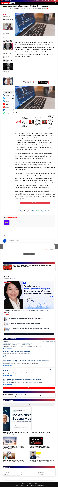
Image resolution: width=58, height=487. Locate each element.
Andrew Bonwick (7, 32)
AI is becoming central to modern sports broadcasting (8, 21)
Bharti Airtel (6, 472)
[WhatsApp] (37, 210)
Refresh (6, 341)
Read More (35, 203)
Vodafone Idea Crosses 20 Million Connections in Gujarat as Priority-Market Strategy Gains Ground (28, 369)
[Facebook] (20, 210)
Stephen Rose (6, 71)
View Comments (29, 254)
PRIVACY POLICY (40, 485)
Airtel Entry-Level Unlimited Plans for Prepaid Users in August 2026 (22, 379)
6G (4, 470)
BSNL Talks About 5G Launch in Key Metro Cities (16, 351)
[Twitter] (24, 210)
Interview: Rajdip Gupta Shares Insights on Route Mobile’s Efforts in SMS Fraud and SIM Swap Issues (42, 462)
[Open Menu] (55, 3)
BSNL (22, 472)
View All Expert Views (29, 334)
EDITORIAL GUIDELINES (24, 485)
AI (21, 474)
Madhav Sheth (7, 53)
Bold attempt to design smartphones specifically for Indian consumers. (8, 59)
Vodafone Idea (41, 472)
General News (41, 474)
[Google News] (47, 211)
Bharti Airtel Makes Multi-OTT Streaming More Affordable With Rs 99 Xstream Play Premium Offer (32, 265)
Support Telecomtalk (7, 0)
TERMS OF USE (33, 485)
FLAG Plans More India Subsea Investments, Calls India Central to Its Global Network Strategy (26, 433)
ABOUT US (16, 485)
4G (38, 470)
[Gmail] (28, 210)
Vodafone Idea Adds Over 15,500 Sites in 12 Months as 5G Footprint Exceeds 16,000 (26, 360)
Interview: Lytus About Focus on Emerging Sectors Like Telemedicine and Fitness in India (14, 461)
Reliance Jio (6, 474)
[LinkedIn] (32, 210)
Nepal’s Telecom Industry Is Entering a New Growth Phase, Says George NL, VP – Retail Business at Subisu (13, 447)
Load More (29, 387)
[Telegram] (41, 210)
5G (21, 470)
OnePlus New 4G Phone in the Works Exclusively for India (19, 343)
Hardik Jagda (6, 16)
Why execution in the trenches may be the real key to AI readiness (8, 76)
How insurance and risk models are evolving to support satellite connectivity (7, 39)
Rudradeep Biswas (16, 8)
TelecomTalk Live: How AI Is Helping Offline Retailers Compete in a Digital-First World (40, 447)
